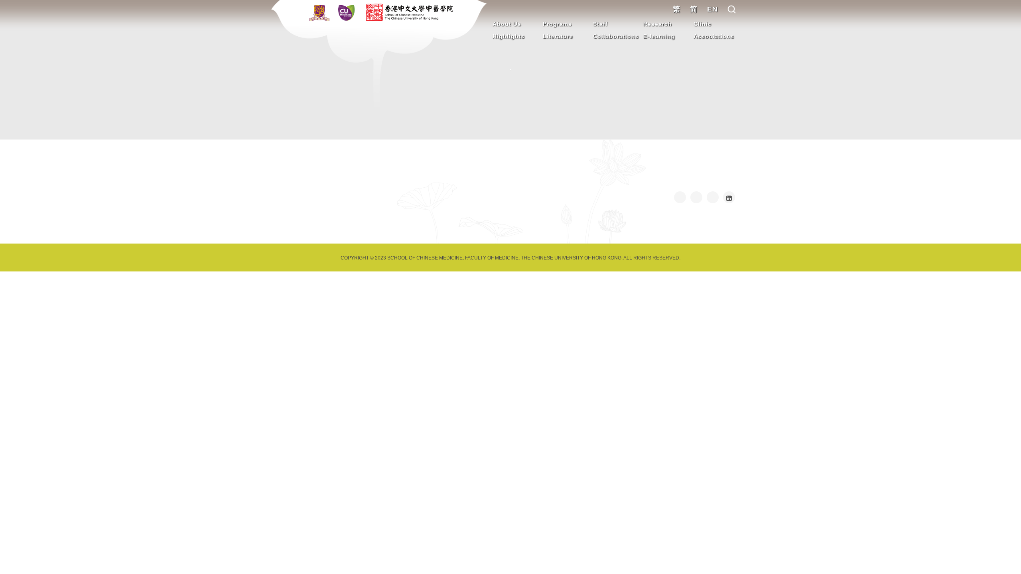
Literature (558, 36)
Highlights (509, 36)
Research (657, 24)
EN (712, 9)
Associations (714, 36)
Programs (557, 24)
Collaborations (616, 36)
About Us (507, 24)
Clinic (703, 24)
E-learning (659, 36)
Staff (600, 24)
